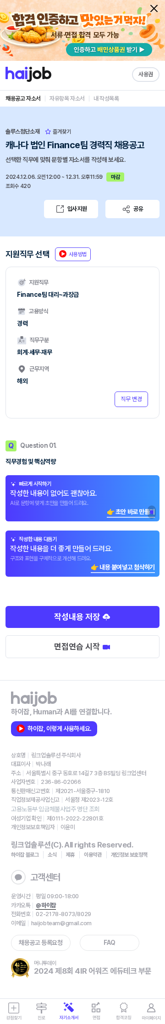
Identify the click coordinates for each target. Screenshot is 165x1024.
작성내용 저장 (78, 617)
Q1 (152, 512)
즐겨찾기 (61, 132)
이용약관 (93, 855)
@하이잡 (45, 905)
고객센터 (45, 877)
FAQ (110, 942)
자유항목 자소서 (67, 99)
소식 (52, 855)
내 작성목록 (106, 99)
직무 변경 (131, 399)
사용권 (145, 74)
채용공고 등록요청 (40, 942)
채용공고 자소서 (23, 99)
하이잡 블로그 (24, 855)
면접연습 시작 (78, 646)
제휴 (70, 855)
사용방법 (78, 254)
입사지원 (77, 208)
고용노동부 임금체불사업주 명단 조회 (55, 809)
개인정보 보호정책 (129, 855)
